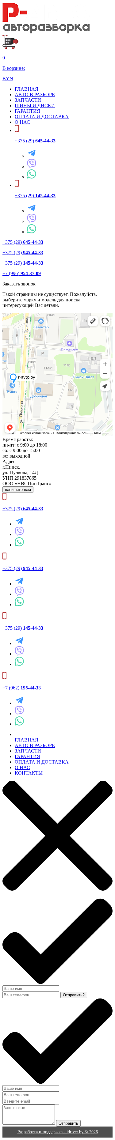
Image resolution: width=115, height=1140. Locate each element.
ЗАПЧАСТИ (28, 100)
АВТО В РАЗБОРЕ (35, 94)
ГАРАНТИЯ (27, 111)
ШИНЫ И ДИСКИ (35, 105)
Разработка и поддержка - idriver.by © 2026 (57, 1132)
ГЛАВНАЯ (26, 89)
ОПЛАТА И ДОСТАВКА (42, 116)
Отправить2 (74, 995)
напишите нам (18, 489)
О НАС (22, 122)
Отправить (68, 1123)
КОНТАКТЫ (29, 773)
